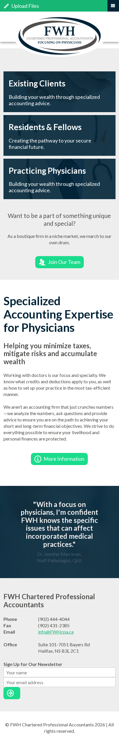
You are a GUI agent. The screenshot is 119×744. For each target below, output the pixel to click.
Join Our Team (64, 262)
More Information (64, 459)
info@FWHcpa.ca (56, 631)
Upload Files (25, 6)
